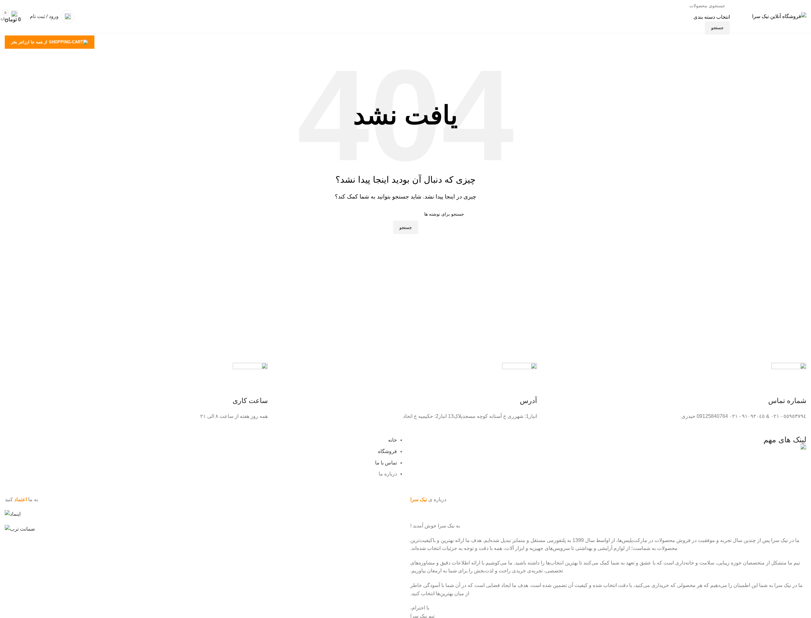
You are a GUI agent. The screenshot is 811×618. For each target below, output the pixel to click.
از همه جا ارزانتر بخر (29, 42)
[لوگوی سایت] (779, 16)
